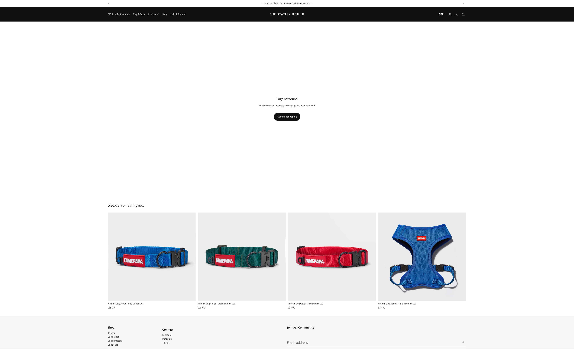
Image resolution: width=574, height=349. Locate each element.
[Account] (456, 14)
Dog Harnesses (115, 340)
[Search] (450, 14)
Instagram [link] (167, 338)
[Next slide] (463, 3)
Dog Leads (113, 344)
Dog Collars (113, 336)
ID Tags (111, 333)
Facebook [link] (167, 334)
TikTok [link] (165, 342)
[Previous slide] (108, 3)
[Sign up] (463, 342)
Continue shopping (287, 116)
